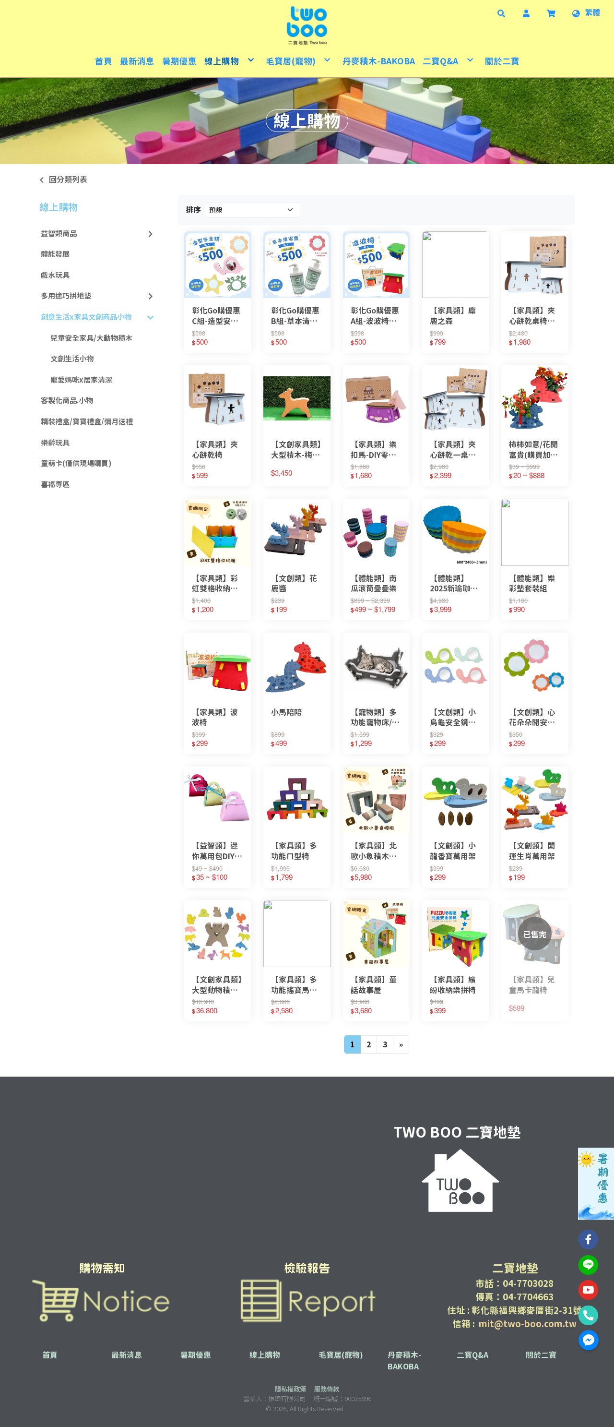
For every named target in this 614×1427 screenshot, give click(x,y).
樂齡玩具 (55, 442)
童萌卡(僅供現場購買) (76, 463)
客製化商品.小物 (67, 400)
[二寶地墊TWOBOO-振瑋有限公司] (307, 25)
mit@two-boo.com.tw (528, 1323)
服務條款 (326, 1389)
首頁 (50, 1355)
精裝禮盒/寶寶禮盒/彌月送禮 (87, 421)
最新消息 (126, 1355)
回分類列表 (68, 179)
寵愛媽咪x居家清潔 (81, 380)
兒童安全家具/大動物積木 (91, 338)
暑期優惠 (195, 1355)
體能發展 (55, 254)
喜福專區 (55, 484)
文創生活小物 (72, 358)
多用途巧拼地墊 (66, 296)
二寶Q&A (472, 1355)
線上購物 (58, 207)
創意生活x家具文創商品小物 (86, 317)
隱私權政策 (290, 1389)
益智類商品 (59, 233)
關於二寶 (541, 1355)
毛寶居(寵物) (341, 1355)
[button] (501, 12)
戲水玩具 (55, 275)
